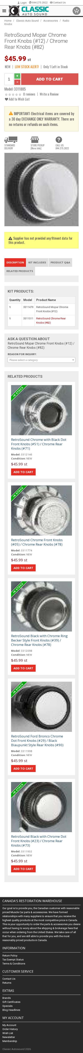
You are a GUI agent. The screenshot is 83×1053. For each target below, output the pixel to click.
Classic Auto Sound (27, 20)
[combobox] (41, 360)
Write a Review (49, 94)
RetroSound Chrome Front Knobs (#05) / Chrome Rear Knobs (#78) (37, 542)
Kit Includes (37, 262)
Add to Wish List (19, 99)
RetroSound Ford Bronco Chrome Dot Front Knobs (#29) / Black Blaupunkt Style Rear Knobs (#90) (37, 740)
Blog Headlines (11, 1009)
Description (15, 262)
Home (7, 20)
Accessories (50, 20)
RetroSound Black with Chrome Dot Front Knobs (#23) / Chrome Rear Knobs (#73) (38, 841)
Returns (6, 982)
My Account (9, 1025)
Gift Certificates (11, 1001)
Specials (7, 1005)
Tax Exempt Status (13, 959)
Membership (9, 1041)
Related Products (19, 271)
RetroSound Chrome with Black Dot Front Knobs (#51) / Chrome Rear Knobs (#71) (38, 444)
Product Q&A (60, 262)
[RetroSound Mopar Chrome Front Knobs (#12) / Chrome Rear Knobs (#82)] (41, 189)
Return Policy (9, 955)
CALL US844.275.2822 (62, 146)
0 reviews (29, 94)
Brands (6, 997)
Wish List (7, 1033)
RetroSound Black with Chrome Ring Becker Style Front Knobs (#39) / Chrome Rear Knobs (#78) (39, 640)
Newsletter (8, 1037)
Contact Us (59, 2)
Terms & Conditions (13, 963)
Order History (10, 1029)
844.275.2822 (40, 2)
